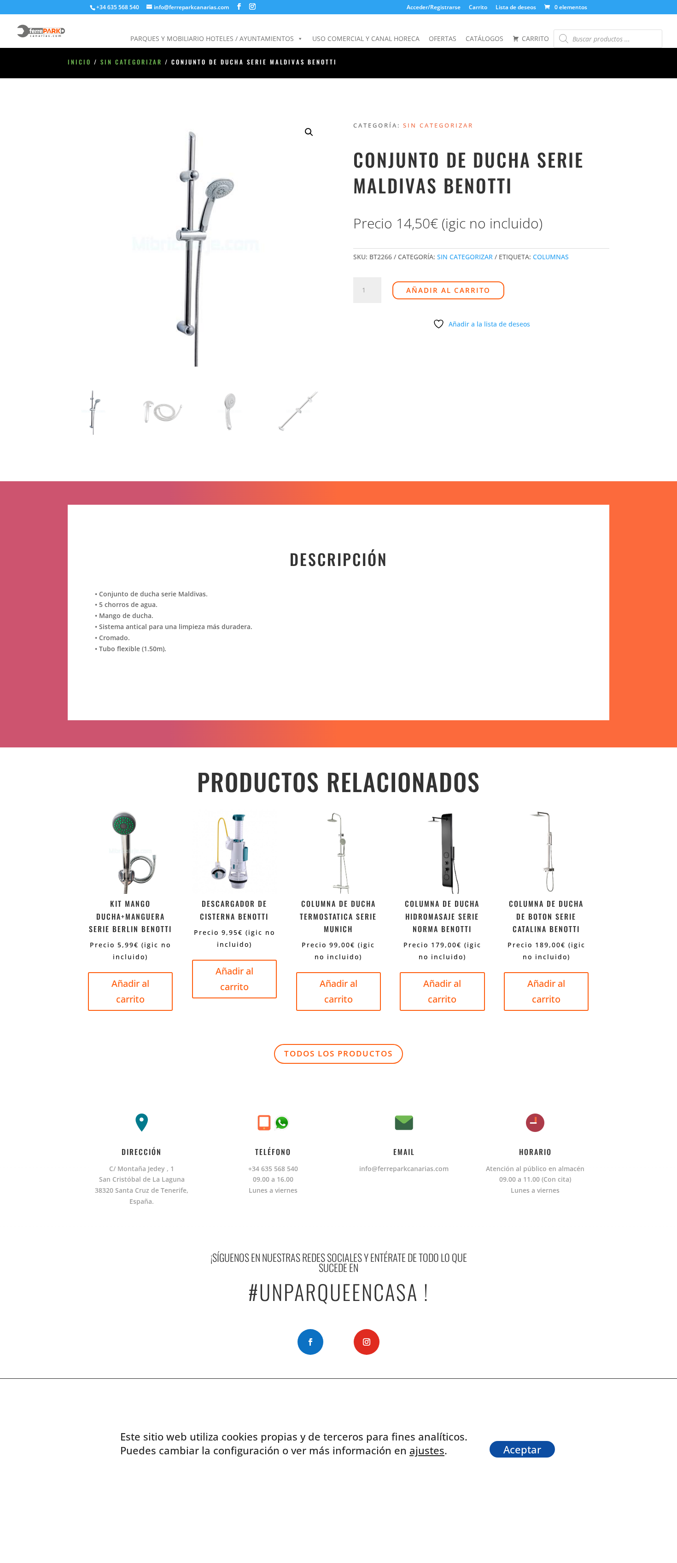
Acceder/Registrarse (434, 8)
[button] (309, 132)
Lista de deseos (516, 8)
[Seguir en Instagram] (366, 1342)
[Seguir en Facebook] (310, 1342)
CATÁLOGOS (484, 38)
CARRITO (535, 38)
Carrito (478, 8)
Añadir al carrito (448, 290)
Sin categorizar (131, 62)
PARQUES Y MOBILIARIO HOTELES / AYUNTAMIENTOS (212, 38)
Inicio (79, 62)
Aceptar (522, 1449)
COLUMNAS (551, 256)
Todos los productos (338, 1053)
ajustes (426, 1450)
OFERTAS (442, 38)
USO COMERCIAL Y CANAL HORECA (366, 38)
